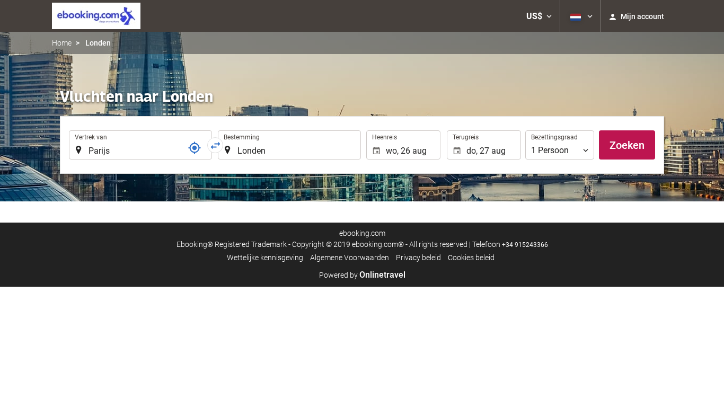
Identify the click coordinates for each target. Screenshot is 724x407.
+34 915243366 (525, 245)
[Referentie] (194, 148)
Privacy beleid (418, 257)
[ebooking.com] (96, 16)
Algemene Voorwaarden (349, 257)
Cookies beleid (471, 257)
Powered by (362, 275)
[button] (539, 16)
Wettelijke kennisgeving (265, 257)
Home (62, 43)
